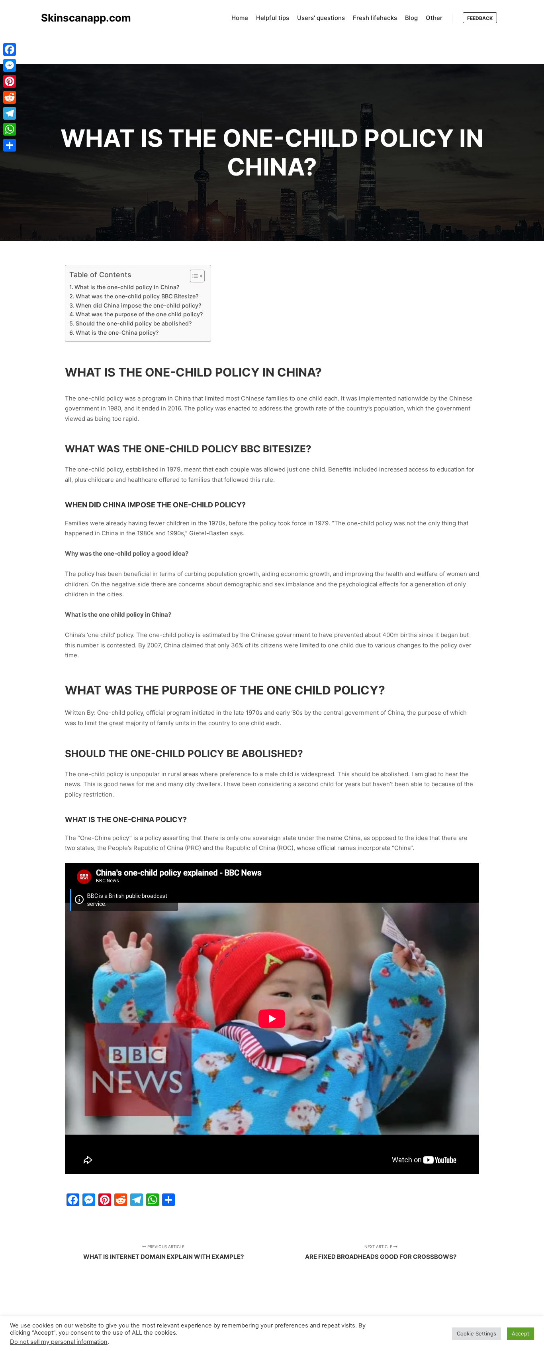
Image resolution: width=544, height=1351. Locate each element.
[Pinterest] (10, 81)
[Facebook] (10, 49)
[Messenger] (10, 65)
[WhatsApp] (10, 129)
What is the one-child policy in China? (126, 287)
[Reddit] (10, 97)
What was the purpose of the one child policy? (139, 314)
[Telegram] (10, 113)
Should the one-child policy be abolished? (134, 323)
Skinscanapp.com (81, 18)
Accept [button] (520, 1333)
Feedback (480, 18)
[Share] (10, 145)
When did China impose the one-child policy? (138, 305)
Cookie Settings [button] (476, 1333)
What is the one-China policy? (117, 332)
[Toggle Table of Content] (193, 276)
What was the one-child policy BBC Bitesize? (137, 296)
